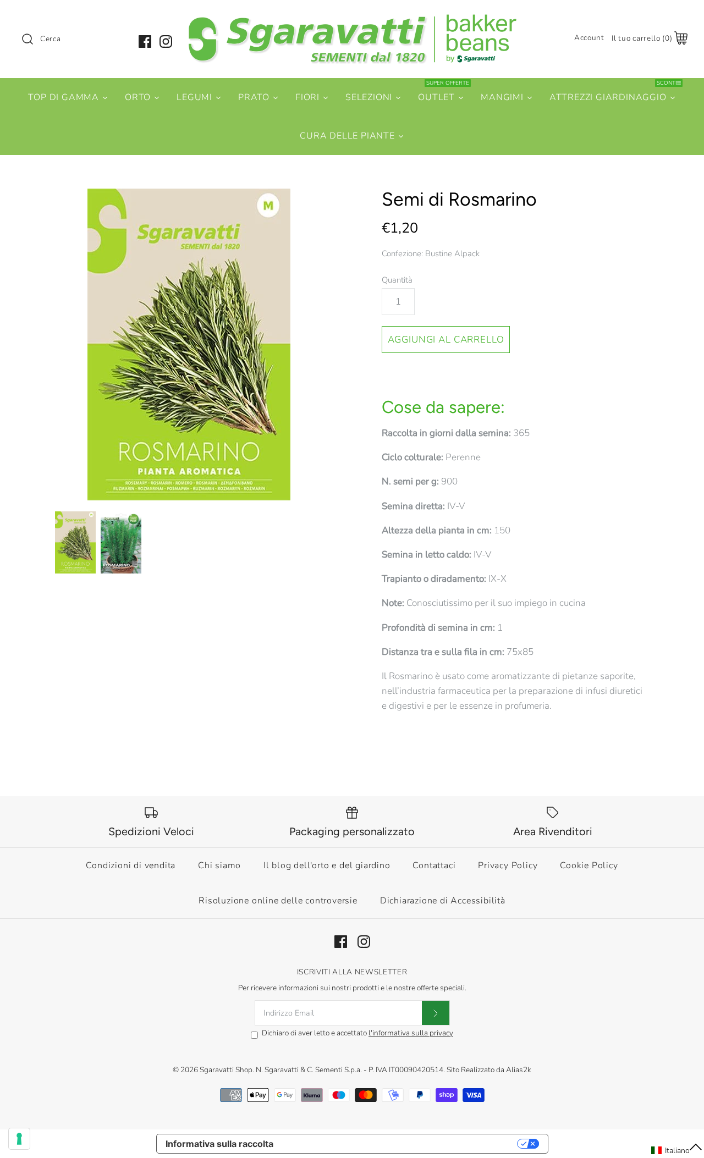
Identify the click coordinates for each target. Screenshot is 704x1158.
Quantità (397, 279)
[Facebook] (145, 41)
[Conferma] (435, 1013)
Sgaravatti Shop (226, 1070)
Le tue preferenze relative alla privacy (401, 1143)
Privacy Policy (507, 865)
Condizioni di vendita (130, 865)
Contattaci (434, 865)
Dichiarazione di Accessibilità (442, 901)
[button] (677, 1150)
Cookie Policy (589, 865)
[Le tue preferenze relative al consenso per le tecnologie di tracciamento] (19, 1138)
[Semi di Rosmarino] (188, 344)
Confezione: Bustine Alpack (431, 253)
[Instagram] (166, 41)
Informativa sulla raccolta (219, 1143)
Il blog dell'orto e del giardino (327, 865)
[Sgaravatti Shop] (352, 18)
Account (589, 37)
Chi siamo (219, 865)
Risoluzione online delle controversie (278, 901)
